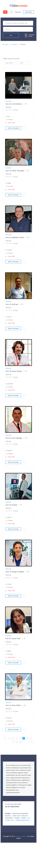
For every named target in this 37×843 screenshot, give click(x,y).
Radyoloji (8, 101)
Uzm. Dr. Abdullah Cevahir (15, 237)
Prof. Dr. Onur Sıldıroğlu (14, 438)
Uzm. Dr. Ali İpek (11, 505)
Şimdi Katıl (28, 12)
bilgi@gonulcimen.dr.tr (23, 820)
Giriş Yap (18, 12)
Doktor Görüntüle (13, 128)
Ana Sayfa (5, 44)
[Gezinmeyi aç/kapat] (5, 12)
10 (20, 742)
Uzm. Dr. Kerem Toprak (14, 371)
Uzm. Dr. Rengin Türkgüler (15, 572)
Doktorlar (14, 44)
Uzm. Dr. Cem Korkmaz (14, 104)
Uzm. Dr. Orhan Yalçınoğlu (15, 171)
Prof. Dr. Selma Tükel (13, 638)
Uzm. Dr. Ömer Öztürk (13, 705)
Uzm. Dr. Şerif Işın (12, 304)
